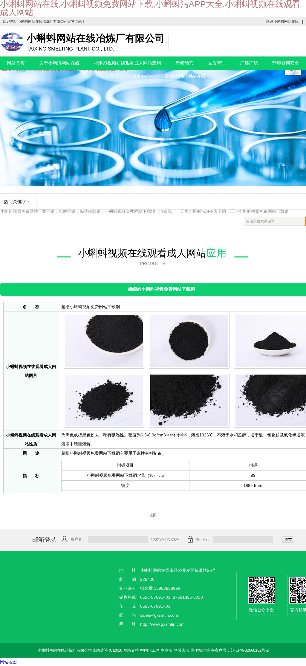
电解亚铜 (67, 211)
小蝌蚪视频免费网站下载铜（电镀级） (140, 211)
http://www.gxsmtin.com (162, 624)
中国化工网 (150, 650)
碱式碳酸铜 (90, 211)
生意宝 (166, 650)
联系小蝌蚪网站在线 (282, 21)
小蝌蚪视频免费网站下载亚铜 (27, 211)
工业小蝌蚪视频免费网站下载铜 (259, 211)
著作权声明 (200, 650)
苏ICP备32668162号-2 (249, 650)
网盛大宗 (181, 650)
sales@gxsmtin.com (159, 615)
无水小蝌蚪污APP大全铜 (203, 211)
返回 (153, 515)
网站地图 (8, 661)
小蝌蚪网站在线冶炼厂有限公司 (42, 21)
